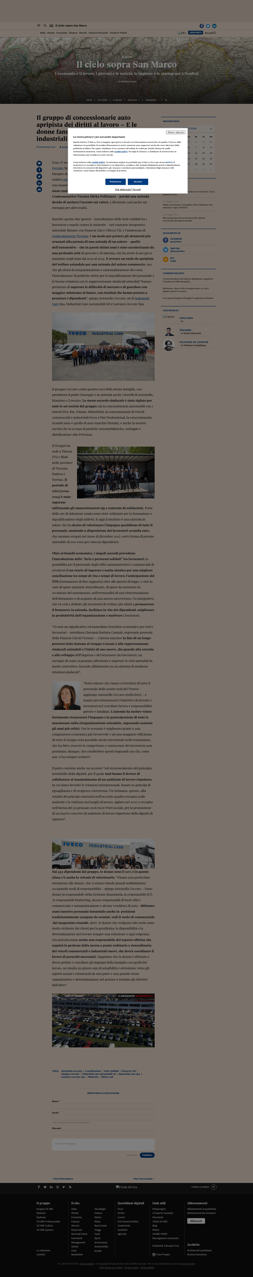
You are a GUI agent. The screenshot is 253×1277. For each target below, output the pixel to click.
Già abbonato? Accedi (128, 189)
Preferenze (115, 182)
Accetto (138, 182)
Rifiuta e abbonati (176, 132)
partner (169, 162)
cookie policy (120, 151)
